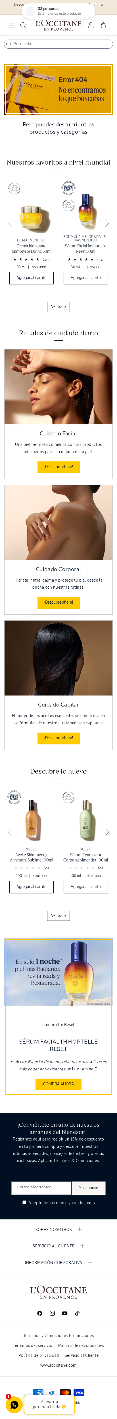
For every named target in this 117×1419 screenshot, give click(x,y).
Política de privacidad (38, 1356)
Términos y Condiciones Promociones (58, 1336)
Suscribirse (88, 1188)
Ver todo (58, 307)
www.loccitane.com (58, 1366)
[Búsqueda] (9, 44)
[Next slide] (107, 223)
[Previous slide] (10, 223)
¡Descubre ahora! (58, 467)
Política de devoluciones (81, 1346)
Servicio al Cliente (82, 1356)
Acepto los (61, 1203)
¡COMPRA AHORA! (58, 1084)
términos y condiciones (72, 1203)
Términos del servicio (33, 1346)
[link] (31, 236)
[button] (11, 25)
